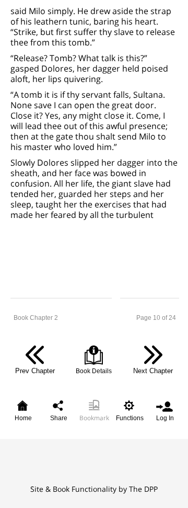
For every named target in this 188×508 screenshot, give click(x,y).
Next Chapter (153, 371)
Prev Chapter (35, 371)
